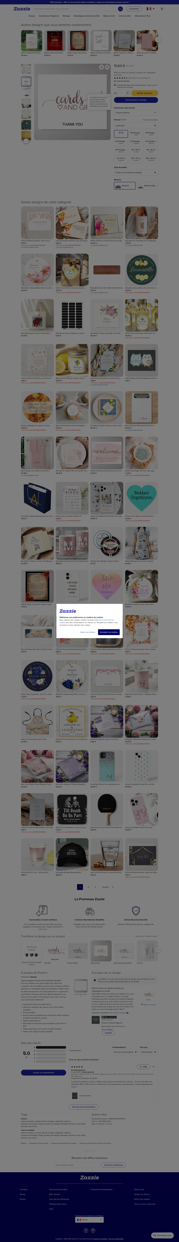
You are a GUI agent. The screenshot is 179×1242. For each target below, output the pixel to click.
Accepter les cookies (109, 632)
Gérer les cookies (87, 632)
